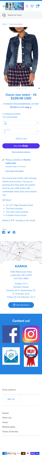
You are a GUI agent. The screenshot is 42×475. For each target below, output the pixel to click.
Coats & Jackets (11, 117)
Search (5, 413)
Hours (5, 422)
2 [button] (19, 88)
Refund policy (8, 426)
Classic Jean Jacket (15, 24)
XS (5, 123)
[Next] (38, 88)
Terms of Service (10, 431)
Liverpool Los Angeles (12, 114)
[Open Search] (4, 15)
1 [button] (16, 88)
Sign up (11, 399)
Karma (18, 468)
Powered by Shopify (28, 468)
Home (4, 24)
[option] (21, 56)
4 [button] (25, 88)
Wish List (6, 417)
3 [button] (22, 88)
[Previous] (3, 88)
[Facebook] (3, 441)
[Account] (27, 5)
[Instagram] (7, 441)
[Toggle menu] (2, 6)
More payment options (21, 152)
